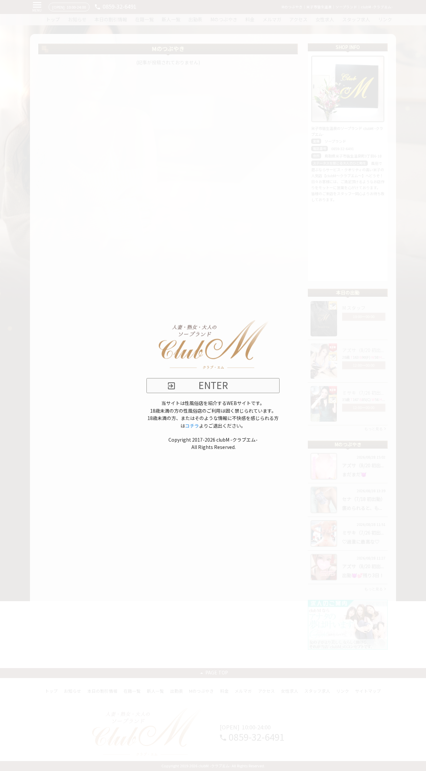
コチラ (192, 426)
